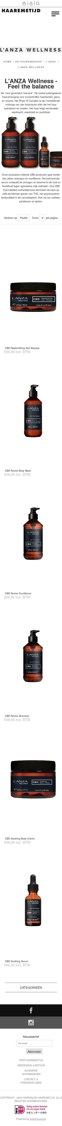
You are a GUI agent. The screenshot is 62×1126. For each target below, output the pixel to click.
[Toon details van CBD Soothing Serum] (33, 902)
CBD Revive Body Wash (18, 470)
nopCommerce (38, 1119)
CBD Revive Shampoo (17, 716)
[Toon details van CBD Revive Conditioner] (33, 534)
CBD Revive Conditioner (18, 593)
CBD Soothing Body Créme (20, 838)
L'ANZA (51, 61)
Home (7, 61)
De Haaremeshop (28, 61)
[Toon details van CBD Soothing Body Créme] (33, 779)
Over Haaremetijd (31, 1060)
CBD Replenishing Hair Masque (22, 348)
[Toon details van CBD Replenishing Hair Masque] (33, 288)
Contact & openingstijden (31, 1080)
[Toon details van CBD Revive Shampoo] (33, 656)
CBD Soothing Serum (16, 961)
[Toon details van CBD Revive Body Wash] (33, 411)
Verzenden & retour (31, 1065)
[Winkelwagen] (24, 3)
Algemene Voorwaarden (31, 1072)
